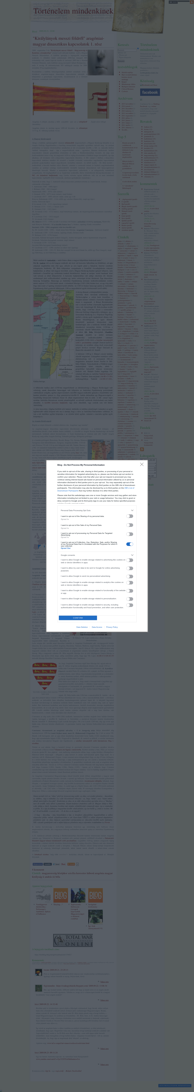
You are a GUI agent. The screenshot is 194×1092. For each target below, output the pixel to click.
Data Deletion (82, 627)
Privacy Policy (112, 627)
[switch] (129, 516)
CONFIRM (78, 618)
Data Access (97, 627)
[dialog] (97, 546)
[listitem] (97, 510)
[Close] (142, 465)
